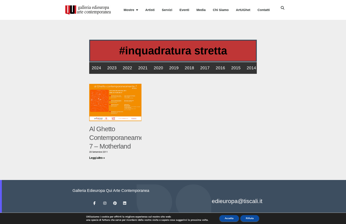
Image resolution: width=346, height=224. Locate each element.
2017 (205, 68)
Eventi (184, 10)
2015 (236, 68)
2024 (96, 68)
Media (201, 10)
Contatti (264, 10)
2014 (251, 68)
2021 (143, 68)
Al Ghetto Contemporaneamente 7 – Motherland (120, 137)
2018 (189, 68)
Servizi (167, 10)
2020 (158, 68)
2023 (112, 68)
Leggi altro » (97, 157)
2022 (127, 68)
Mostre (129, 10)
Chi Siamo (221, 10)
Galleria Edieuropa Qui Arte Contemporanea (110, 190)
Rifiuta (250, 218)
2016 (220, 68)
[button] (282, 8)
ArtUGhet (243, 10)
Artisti (150, 10)
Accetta (229, 218)
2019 (174, 68)
